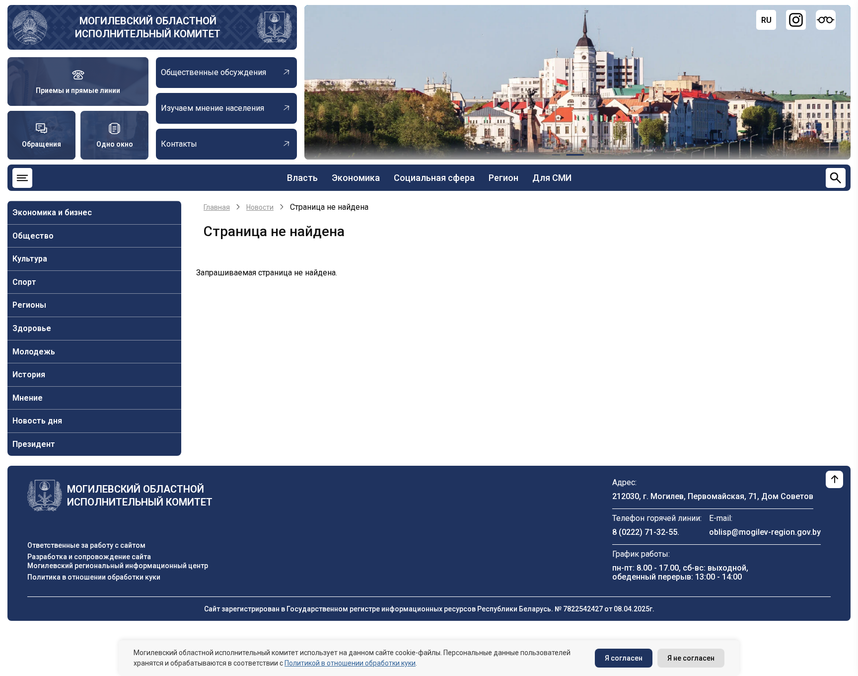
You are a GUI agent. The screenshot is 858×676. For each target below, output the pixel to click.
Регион (503, 177)
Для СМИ (552, 177)
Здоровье (31, 328)
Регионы (29, 305)
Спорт (24, 282)
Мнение (27, 398)
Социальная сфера (434, 177)
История (28, 374)
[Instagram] (796, 20)
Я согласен (624, 658)
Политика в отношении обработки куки (93, 577)
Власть (302, 177)
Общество (33, 236)
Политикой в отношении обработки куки (350, 663)
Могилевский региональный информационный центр (117, 566)
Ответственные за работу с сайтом (86, 545)
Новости (260, 207)
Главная (217, 207)
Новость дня (37, 420)
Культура (29, 258)
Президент (33, 444)
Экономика (356, 177)
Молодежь (33, 351)
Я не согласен (691, 658)
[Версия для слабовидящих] (826, 20)
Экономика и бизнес (52, 212)
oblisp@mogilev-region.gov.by (765, 532)
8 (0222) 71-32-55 (644, 532)
